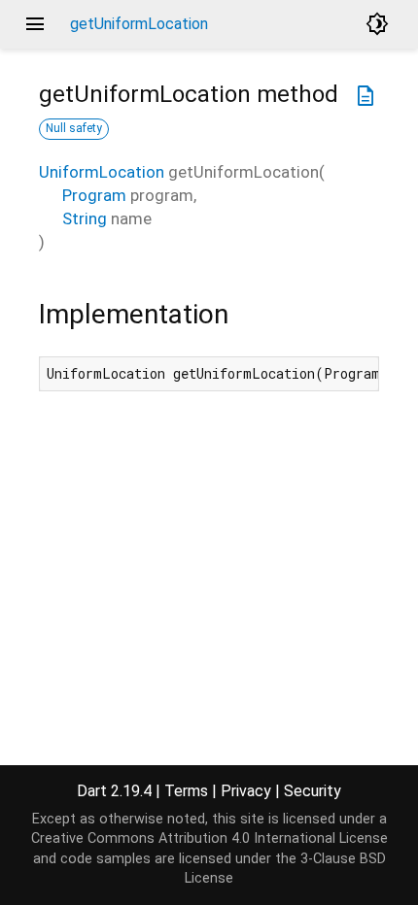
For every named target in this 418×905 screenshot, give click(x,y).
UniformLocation (101, 172)
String (84, 218)
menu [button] (35, 24)
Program (94, 195)
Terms (186, 791)
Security (312, 791)
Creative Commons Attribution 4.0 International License (209, 838)
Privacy (246, 791)
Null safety (74, 128)
